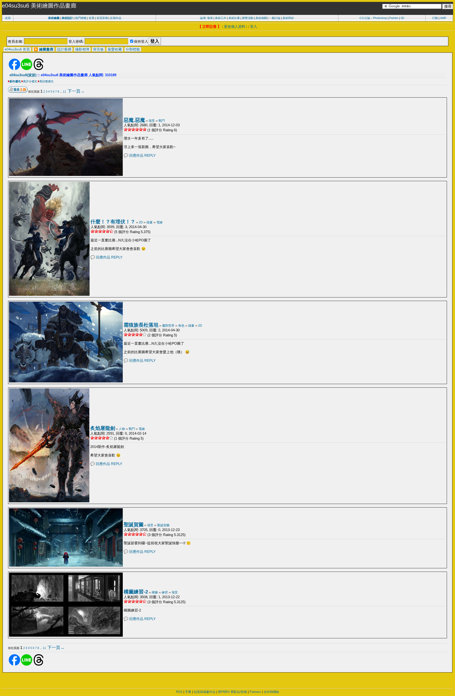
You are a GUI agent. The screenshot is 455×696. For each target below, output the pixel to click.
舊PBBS (224, 692)
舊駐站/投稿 (239, 692)
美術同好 (288, 18)
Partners (255, 692)
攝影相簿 (82, 49)
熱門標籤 (80, 18)
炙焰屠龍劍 (102, 428)
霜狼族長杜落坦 (141, 325)
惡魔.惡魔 (134, 120)
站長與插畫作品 (204, 692)
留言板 (98, 49)
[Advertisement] (227, 34)
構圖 (155, 592)
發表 (210, 18)
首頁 (8, 18)
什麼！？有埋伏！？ (113, 221)
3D (402, 18)
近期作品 (115, 18)
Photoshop (380, 18)
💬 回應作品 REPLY (140, 155)
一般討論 (274, 18)
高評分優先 (30, 81)
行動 (435, 18)
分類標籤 (133, 49)
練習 (165, 592)
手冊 (188, 692)
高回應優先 (46, 81)
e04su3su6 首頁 (17, 49)
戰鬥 (162, 120)
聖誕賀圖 (134, 524)
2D (141, 222)
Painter (393, 18)
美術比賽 (234, 18)
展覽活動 (247, 18)
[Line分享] (26, 69)
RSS (179, 692)
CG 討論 (364, 18)
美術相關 (261, 18)
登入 (253, 26)
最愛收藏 (115, 49)
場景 (152, 120)
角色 (181, 325)
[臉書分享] (14, 69)
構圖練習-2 (136, 591)
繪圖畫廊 (46, 49)
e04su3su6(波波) (22, 75)
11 (64, 91)
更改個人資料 (234, 26)
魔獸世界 (168, 325)
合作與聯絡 (271, 692)
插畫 (149, 222)
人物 (122, 429)
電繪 (159, 222)
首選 (91, 18)
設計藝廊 (64, 49)
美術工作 (220, 18)
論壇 (203, 18)
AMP (443, 18)
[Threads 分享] (38, 69)
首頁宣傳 (102, 18)
